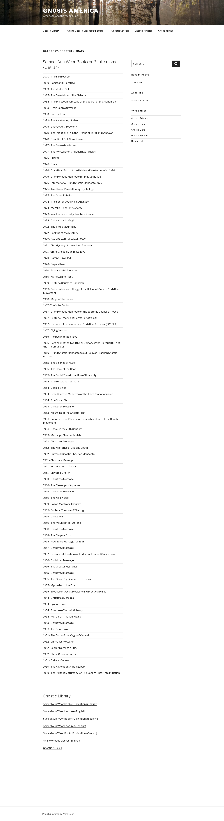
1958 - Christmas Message (58, 529)
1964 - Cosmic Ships (54, 387)
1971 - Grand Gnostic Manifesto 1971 (64, 251)
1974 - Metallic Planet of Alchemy (62, 208)
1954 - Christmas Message (58, 597)
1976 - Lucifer (51, 158)
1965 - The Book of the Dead (59, 369)
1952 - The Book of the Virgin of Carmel (66, 635)
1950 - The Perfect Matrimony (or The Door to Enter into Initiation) (81, 673)
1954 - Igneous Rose (55, 604)
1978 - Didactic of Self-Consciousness (65, 139)
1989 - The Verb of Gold (56, 89)
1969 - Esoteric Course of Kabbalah (63, 283)
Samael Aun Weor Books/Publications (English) (70, 704)
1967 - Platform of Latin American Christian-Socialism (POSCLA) (80, 324)
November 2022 (139, 100)
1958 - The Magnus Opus (57, 535)
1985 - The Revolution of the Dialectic (65, 95)
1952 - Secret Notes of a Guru (60, 647)
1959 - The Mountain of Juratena (62, 522)
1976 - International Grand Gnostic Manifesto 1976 (72, 183)
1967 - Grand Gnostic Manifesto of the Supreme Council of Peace (80, 311)
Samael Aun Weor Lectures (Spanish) (64, 726)
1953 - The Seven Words (57, 629)
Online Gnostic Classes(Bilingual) (85, 30)
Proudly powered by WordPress (58, 814)
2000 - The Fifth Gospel (56, 76)
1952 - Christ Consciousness (59, 654)
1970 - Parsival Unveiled (57, 258)
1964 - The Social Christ (57, 400)
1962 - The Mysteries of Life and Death (65, 447)
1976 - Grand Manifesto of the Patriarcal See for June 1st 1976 (79, 170)
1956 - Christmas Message (58, 560)
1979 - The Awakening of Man (60, 120)
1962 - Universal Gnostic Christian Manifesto (69, 454)
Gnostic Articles (143, 30)
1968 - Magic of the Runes (58, 299)
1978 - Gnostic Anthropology (60, 126)
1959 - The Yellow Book (56, 497)
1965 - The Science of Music (59, 362)
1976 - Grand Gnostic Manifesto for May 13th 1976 (72, 176)
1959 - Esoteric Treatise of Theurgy (63, 510)
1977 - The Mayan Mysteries (59, 145)
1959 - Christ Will (53, 516)
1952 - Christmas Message (58, 641)
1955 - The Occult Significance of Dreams (67, 579)
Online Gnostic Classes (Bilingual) (62, 740)
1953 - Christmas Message (58, 622)
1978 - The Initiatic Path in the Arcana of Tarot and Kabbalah (78, 132)
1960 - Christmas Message (58, 479)
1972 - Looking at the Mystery (60, 233)
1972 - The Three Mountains (59, 226)
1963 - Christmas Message (58, 406)
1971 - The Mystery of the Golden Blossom (67, 245)
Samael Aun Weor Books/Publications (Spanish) (70, 718)
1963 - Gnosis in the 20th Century (62, 429)
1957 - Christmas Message (58, 547)
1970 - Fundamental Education (60, 270)
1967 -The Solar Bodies (56, 305)
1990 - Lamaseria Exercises (59, 82)
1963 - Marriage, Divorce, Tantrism (63, 435)
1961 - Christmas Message (58, 460)
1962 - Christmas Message (58, 441)
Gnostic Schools (120, 30)
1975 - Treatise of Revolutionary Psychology (68, 189)
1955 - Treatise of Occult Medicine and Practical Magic (74, 591)
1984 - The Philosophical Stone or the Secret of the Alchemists (80, 101)
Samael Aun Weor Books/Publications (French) (70, 733)
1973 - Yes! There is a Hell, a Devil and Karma (68, 214)
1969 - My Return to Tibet (58, 276)
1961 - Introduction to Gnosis (59, 466)
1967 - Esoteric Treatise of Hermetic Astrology (70, 318)
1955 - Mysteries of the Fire (59, 585)
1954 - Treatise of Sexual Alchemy (63, 610)
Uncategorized (138, 141)
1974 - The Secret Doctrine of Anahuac (66, 201)
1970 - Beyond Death (55, 264)
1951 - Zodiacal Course (56, 660)
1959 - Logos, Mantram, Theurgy (62, 504)
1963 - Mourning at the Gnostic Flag (64, 412)
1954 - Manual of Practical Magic (62, 616)
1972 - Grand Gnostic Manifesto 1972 (64, 239)
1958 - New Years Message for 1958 (64, 541)
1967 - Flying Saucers (55, 330)
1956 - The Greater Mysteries (60, 566)
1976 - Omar (50, 164)
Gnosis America (71, 10)
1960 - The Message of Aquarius (61, 485)
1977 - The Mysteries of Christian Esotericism (69, 151)
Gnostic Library (51, 30)
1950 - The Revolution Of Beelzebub (64, 666)
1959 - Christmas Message (58, 491)
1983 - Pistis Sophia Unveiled (59, 107)
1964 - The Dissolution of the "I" (61, 381)
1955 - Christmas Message (58, 572)
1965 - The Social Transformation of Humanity (69, 375)
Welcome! (136, 82)
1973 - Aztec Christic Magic (59, 220)
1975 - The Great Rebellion (58, 195)
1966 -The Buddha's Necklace (60, 336)
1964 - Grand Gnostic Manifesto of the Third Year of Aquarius (78, 394)
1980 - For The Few (54, 114)
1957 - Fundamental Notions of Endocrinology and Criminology (79, 554)
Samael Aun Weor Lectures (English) (64, 711)
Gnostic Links (165, 30)
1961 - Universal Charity (56, 472)
